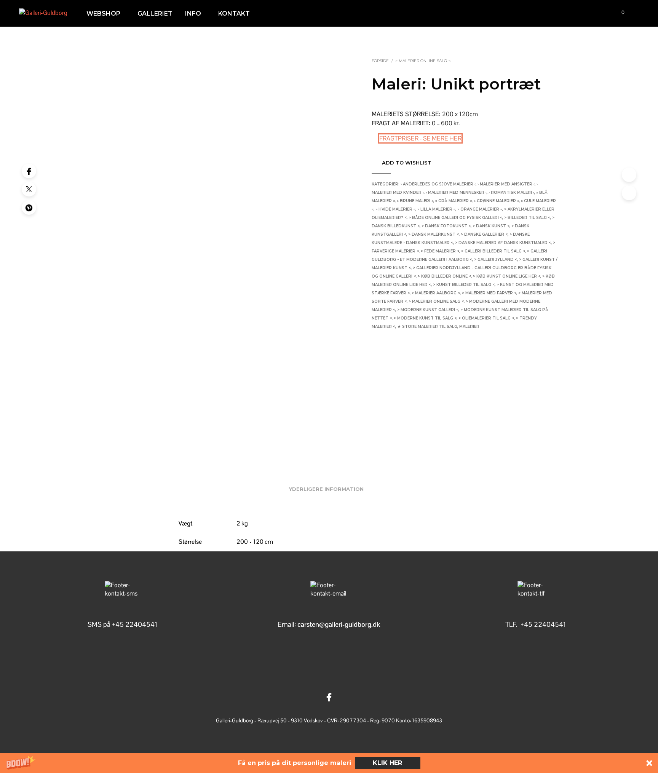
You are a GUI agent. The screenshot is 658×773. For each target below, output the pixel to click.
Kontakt (234, 13)
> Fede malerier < (440, 251)
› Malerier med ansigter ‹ (506, 184)
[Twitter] (29, 189)
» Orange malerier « (479, 209)
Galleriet (154, 13)
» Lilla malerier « (436, 209)
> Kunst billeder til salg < (464, 284)
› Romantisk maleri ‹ (511, 192)
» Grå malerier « (453, 200)
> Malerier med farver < (489, 293)
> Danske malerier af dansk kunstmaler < (503, 242)
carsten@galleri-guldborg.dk (338, 624)
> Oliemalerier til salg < (486, 318)
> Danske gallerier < (484, 234)
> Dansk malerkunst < (433, 234)
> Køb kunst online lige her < (506, 276)
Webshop (103, 13)
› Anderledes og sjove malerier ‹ (438, 184)
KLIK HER (387, 763)
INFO (193, 13)
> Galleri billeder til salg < (493, 251)
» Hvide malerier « (395, 209)
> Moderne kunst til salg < (425, 318)
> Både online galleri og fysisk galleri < (455, 217)
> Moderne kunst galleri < (427, 309)
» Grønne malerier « (496, 200)
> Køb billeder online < (444, 276)
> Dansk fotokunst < (446, 226)
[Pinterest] (29, 207)
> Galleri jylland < (495, 259)
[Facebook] (29, 171)
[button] (329, 763)
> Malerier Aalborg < (436, 293)
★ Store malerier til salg (427, 326)
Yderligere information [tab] (326, 489)
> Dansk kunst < (491, 226)
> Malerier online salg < (422, 60)
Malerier (469, 326)
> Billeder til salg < (527, 217)
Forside (380, 60)
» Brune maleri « (415, 200)
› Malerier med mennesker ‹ (456, 192)
